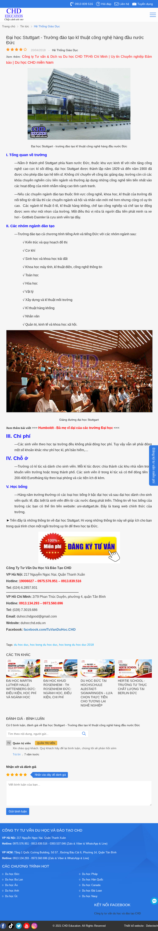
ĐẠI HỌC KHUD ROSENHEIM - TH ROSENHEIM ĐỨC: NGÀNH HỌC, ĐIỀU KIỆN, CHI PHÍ (57, 689)
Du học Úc (11, 896)
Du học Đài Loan (92, 890)
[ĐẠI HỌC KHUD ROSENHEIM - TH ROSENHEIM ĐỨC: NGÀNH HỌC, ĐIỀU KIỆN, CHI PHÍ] (60, 669)
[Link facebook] (3, 926)
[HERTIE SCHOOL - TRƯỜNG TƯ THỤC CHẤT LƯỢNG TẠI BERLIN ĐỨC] (135, 669)
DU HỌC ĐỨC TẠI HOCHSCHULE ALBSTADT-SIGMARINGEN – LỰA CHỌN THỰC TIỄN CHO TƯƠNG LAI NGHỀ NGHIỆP (96, 693)
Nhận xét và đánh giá (21, 767)
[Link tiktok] (11, 926)
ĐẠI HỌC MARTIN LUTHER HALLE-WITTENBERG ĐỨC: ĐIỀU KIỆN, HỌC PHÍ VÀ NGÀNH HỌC (21, 689)
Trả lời (17, 754)
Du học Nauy (90, 896)
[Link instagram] (34, 926)
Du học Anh (12, 890)
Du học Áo (11, 885)
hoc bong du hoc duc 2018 (76, 644)
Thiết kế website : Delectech (141, 925)
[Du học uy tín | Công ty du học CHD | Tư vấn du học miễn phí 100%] (14, 14)
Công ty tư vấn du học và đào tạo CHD (117, 913)
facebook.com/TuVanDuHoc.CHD (50, 629)
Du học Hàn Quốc (92, 879)
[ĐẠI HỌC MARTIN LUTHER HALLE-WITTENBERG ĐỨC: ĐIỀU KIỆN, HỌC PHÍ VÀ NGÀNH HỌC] (23, 669)
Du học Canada (91, 885)
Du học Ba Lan (14, 879)
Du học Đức (12, 874)
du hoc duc (21, 644)
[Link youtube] (26, 926)
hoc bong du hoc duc (43, 644)
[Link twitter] (19, 926)
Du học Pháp (90, 874)
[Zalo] (154, 901)
